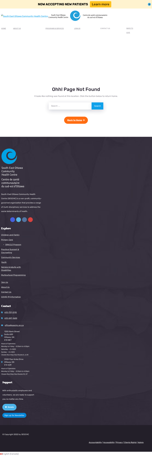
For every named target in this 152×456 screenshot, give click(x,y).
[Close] (149, 4)
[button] (76, 454)
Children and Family (10, 235)
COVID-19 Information (11, 297)
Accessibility (109, 442)
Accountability (95, 442)
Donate (10, 407)
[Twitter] (18, 219)
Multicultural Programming (13, 275)
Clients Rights (130, 442)
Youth (4, 262)
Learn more (100, 4)
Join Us (77, 28)
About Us (17, 28)
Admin (141, 442)
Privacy (119, 442)
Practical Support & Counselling (10, 251)
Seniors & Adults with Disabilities (11, 268)
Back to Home (74, 120)
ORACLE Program (13, 244)
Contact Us (6, 292)
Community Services (10, 257)
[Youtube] (30, 219)
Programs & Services (54, 28)
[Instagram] (24, 219)
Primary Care (7, 240)
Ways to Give (129, 30)
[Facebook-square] (12, 219)
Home (3, 28)
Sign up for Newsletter (14, 415)
